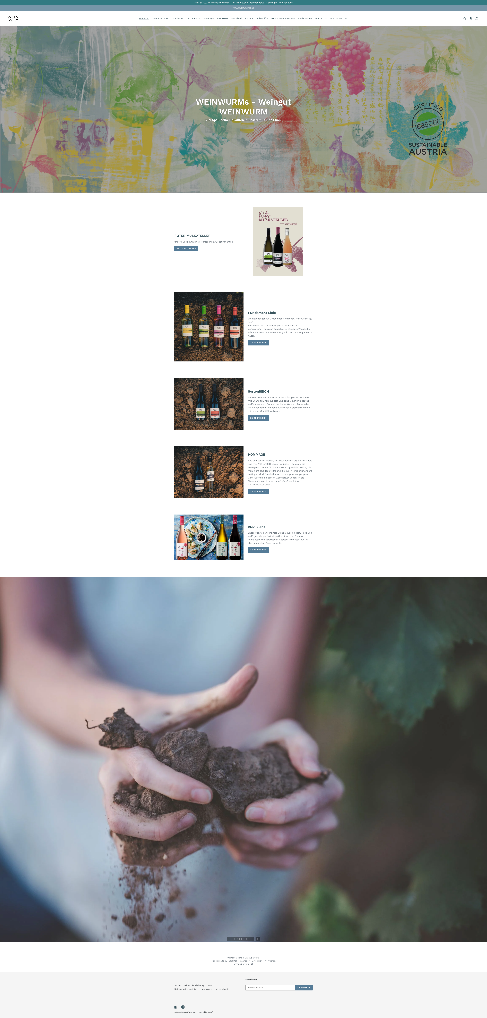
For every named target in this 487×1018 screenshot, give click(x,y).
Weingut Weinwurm (189, 1012)
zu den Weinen (258, 343)
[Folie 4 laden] (242, 939)
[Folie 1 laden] (235, 939)
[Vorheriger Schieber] (230, 939)
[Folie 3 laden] (239, 939)
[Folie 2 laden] (237, 939)
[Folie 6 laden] (246, 939)
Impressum (206, 989)
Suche (177, 985)
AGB (210, 985)
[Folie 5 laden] (244, 939)
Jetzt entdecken (186, 248)
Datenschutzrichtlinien (185, 989)
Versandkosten (223, 989)
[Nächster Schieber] (251, 939)
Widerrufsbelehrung (194, 985)
